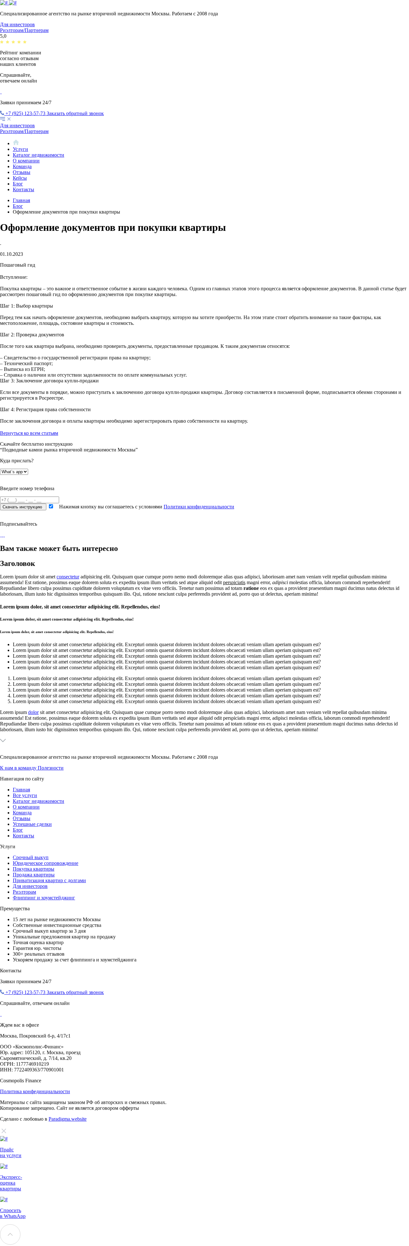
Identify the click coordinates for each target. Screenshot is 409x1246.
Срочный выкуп (31, 857)
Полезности (51, 768)
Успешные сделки (32, 824)
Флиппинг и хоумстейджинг (44, 897)
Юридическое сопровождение (45, 863)
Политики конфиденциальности (199, 506)
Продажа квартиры (34, 874)
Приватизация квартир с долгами (49, 880)
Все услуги (25, 795)
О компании (26, 160)
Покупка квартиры (33, 869)
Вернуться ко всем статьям (29, 433)
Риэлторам (24, 892)
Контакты (23, 189)
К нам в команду (19, 768)
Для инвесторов (17, 24)
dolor (33, 712)
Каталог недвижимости (38, 155)
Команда (22, 166)
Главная (21, 200)
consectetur (68, 576)
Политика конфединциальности (35, 1091)
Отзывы (21, 172)
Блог (18, 183)
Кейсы (20, 178)
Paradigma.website (68, 1119)
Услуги (20, 149)
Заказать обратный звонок (75, 113)
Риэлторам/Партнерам (24, 30)
